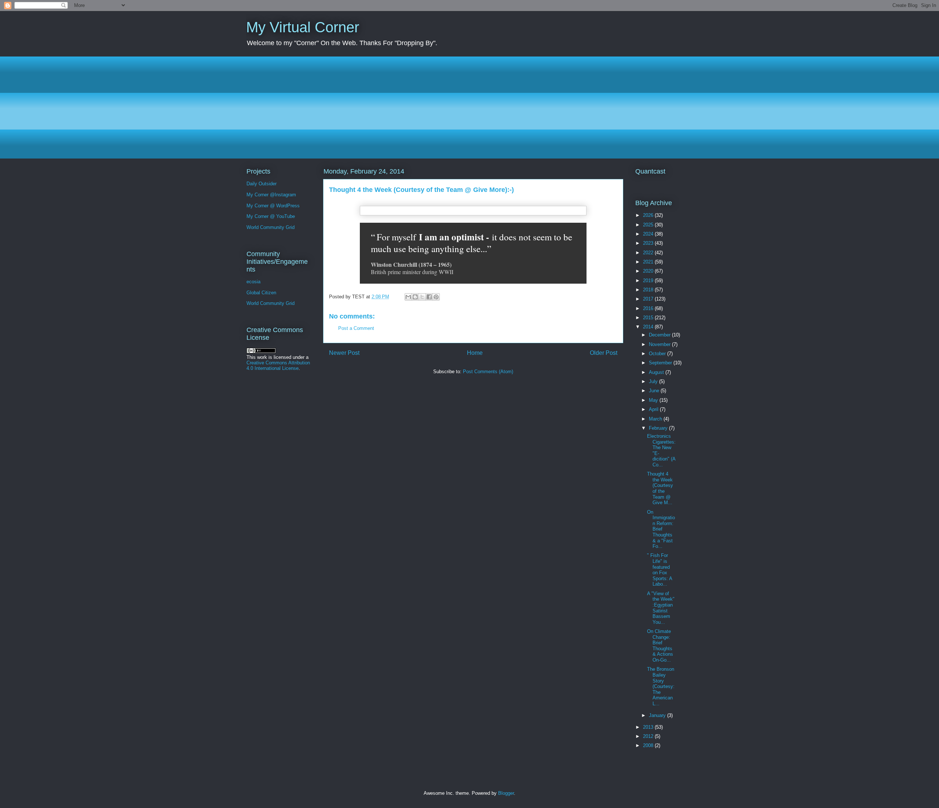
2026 (649, 215)
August (657, 372)
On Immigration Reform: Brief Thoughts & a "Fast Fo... (661, 529)
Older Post (603, 353)
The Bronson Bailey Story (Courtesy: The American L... (661, 686)
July (654, 381)
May (654, 400)
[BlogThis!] (415, 297)
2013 (649, 727)
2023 (649, 243)
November (660, 344)
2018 (649, 289)
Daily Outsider (261, 183)
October (658, 353)
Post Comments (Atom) (488, 371)
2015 (649, 317)
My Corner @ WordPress (273, 205)
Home (475, 353)
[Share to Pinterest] (436, 297)
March (656, 419)
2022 (649, 252)
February (659, 428)
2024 (649, 234)
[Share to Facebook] (429, 297)
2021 (649, 262)
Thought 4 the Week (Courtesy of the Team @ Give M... (660, 488)
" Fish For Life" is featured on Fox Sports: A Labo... (659, 570)
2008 (649, 745)
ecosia (253, 281)
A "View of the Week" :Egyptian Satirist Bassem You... (661, 608)
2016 (649, 308)
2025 (649, 225)
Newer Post (344, 353)
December (660, 335)
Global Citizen (261, 292)
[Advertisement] (466, 107)
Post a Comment (356, 328)
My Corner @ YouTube (270, 216)
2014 (649, 327)
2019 (649, 280)
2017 (649, 299)
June (655, 390)
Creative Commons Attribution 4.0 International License (278, 365)
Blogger (506, 793)
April (654, 409)
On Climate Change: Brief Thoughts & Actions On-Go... (660, 646)
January (658, 715)
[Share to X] (422, 297)
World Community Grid (270, 227)
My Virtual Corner (302, 27)
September (661, 362)
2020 (649, 271)
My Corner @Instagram (271, 194)
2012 (649, 736)
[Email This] (408, 297)
